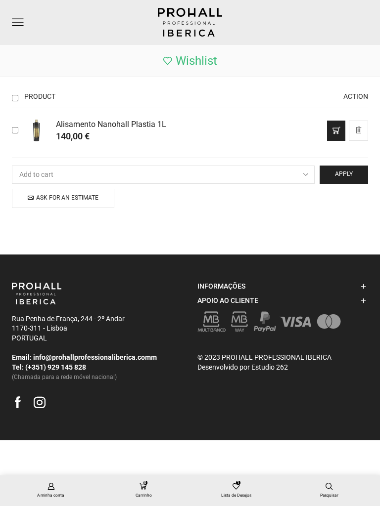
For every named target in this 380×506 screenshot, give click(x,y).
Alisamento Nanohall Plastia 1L (111, 124)
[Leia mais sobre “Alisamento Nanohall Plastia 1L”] (336, 131)
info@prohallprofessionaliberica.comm (95, 357)
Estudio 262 (269, 367)
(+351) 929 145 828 (55, 367)
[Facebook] (14, 403)
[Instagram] (36, 403)
